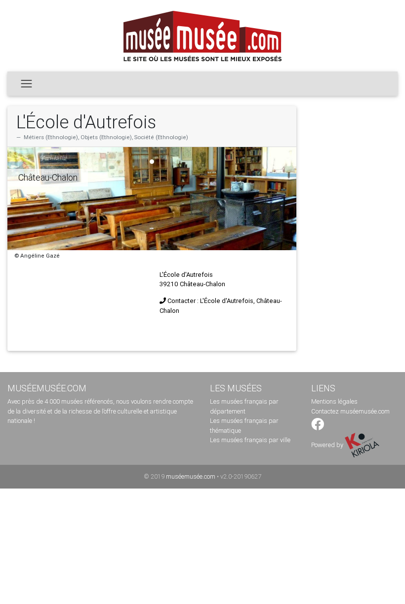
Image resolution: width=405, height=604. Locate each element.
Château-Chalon (48, 177)
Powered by (328, 445)
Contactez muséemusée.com (350, 411)
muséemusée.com (190, 476)
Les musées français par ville (250, 440)
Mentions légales (334, 401)
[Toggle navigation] (26, 83)
